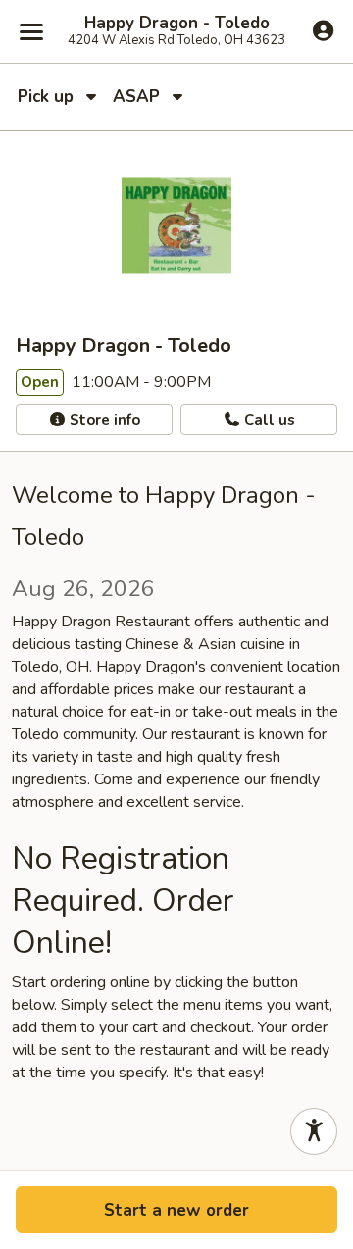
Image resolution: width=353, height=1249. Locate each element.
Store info (103, 419)
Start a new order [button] (176, 1210)
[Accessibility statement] (313, 1131)
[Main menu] (31, 31)
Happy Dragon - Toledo (177, 23)
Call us (267, 419)
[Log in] (323, 30)
